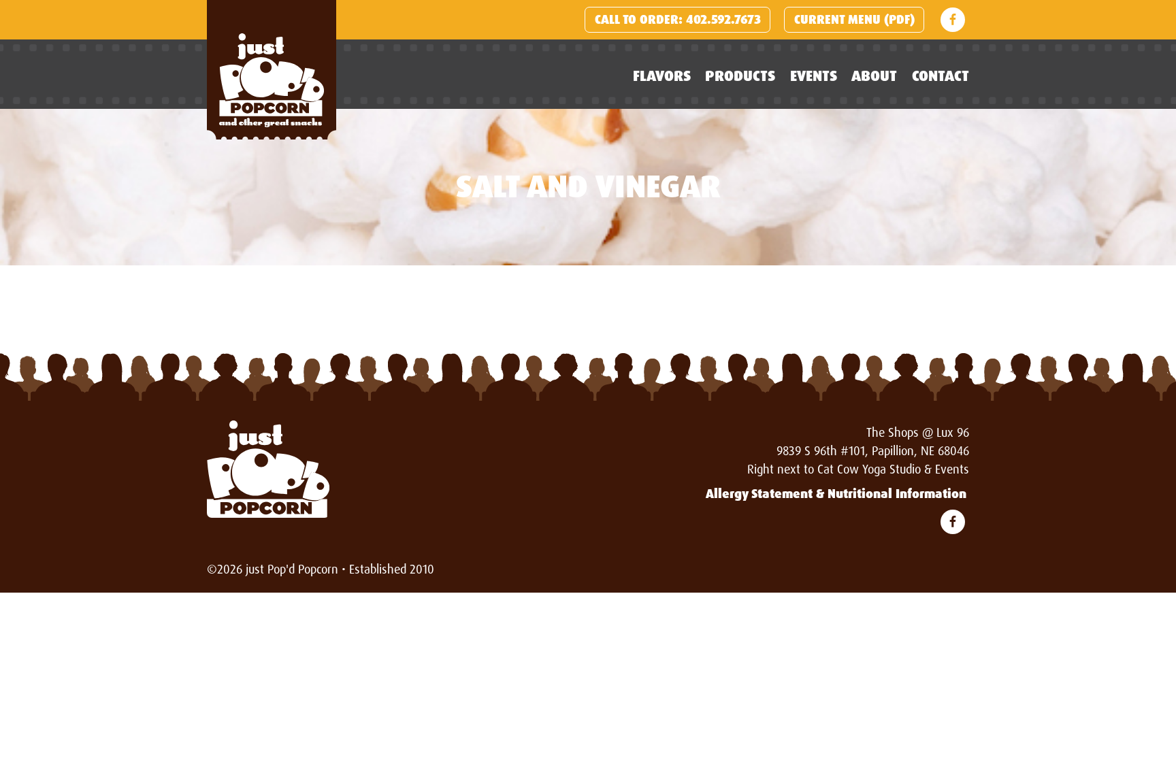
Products (740, 76)
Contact (940, 76)
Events (813, 76)
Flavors (662, 76)
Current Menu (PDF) (854, 20)
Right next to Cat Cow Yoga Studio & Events (858, 469)
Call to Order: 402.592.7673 (678, 20)
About (874, 76)
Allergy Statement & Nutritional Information (836, 494)
